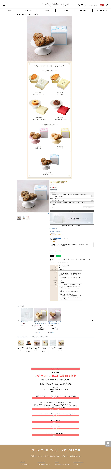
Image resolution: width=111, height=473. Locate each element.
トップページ (22, 462)
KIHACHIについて (41, 462)
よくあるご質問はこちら (24, 464)
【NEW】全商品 (24, 14)
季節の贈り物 (46, 10)
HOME (18, 14)
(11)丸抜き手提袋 (53, 347)
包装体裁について (54, 198)
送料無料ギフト (28, 10)
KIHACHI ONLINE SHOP (55, 450)
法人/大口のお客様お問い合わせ (44, 464)
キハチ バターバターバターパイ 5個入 (29, 348)
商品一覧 (9, 10)
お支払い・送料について (78, 462)
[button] (18, 320)
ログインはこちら (77, 464)
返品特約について (53, 228)
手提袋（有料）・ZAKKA (102, 10)
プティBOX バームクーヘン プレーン (44, 348)
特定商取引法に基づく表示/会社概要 (62, 464)
